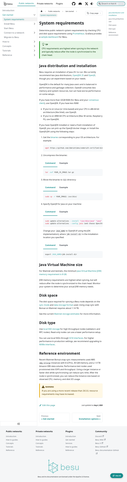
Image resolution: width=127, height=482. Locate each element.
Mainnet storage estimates (66, 313)
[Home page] (41, 11)
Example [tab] (63, 163)
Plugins (59, 3)
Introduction (11, 436)
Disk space (112, 25)
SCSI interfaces (76, 338)
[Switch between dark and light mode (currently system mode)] (92, 4)
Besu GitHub (100, 447)
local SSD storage (51, 329)
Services (68, 443)
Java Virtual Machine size (116, 20)
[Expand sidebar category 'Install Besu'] (34, 24)
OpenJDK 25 (78, 75)
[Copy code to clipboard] (99, 148)
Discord (98, 436)
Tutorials (9, 447)
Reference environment (113, 33)
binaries (54, 137)
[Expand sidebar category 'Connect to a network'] (34, 33)
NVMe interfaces (47, 344)
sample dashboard (49, 37)
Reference (10, 450)
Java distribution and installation (116, 14)
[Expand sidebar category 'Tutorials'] (34, 51)
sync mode (44, 305)
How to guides (12, 440)
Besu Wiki (99, 440)
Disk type (112, 29)
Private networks (45, 3)
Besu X (98, 443)
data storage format (63, 305)
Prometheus (78, 33)
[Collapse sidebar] (18, 423)
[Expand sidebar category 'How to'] (34, 42)
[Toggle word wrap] (95, 148)
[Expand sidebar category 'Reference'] (34, 55)
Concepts (10, 443)
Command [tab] (50, 163)
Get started (70, 440)
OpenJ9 (91, 75)
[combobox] (111, 4)
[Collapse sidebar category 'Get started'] (34, 15)
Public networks (26, 3)
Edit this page (48, 405)
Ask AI (118, 476)
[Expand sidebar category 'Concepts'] (34, 46)
